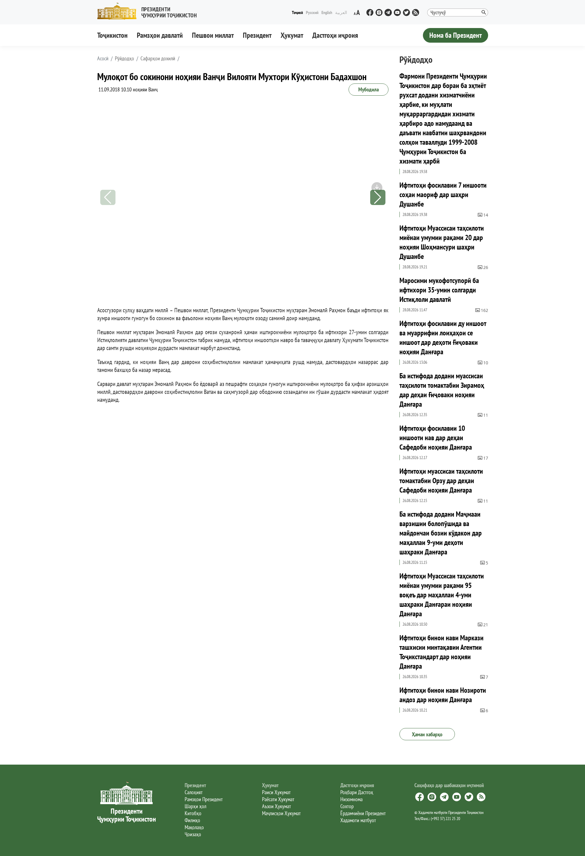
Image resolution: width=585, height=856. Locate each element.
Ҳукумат (292, 35)
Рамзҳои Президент (204, 799)
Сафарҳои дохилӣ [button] (157, 58)
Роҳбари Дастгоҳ (356, 792)
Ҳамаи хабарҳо (427, 734)
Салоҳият (194, 792)
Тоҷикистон (112, 35)
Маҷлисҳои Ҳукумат (281, 813)
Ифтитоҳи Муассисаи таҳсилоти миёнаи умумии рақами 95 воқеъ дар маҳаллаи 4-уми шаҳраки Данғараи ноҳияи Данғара (441, 594)
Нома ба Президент (455, 35)
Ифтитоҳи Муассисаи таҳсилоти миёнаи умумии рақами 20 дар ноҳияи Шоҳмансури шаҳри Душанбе (441, 242)
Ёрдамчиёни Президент (363, 813)
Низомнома (351, 799)
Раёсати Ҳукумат (278, 799)
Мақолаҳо (194, 827)
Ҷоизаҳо (193, 834)
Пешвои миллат (213, 35)
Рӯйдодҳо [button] (124, 58)
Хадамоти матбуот (358, 820)
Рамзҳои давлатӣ (160, 35)
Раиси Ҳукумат (276, 792)
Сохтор (347, 806)
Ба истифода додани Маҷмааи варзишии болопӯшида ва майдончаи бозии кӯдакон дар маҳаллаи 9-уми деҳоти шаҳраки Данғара (440, 533)
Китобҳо (193, 813)
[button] (149, 11)
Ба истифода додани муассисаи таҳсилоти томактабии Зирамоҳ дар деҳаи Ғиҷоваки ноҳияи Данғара (441, 390)
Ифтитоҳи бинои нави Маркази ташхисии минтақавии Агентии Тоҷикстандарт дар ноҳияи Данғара (441, 652)
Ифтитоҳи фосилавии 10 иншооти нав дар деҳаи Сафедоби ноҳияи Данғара (435, 437)
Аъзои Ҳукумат (276, 806)
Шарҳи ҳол (195, 806)
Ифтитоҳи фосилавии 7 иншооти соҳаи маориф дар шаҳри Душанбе (443, 194)
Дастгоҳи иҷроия (335, 35)
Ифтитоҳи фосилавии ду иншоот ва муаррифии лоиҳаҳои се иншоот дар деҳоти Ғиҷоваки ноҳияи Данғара (442, 337)
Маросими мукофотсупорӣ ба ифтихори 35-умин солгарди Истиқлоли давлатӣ (439, 290)
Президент (257, 35)
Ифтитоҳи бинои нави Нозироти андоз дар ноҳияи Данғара (442, 694)
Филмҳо (192, 820)
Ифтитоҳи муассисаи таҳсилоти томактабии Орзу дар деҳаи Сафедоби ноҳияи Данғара (441, 480)
